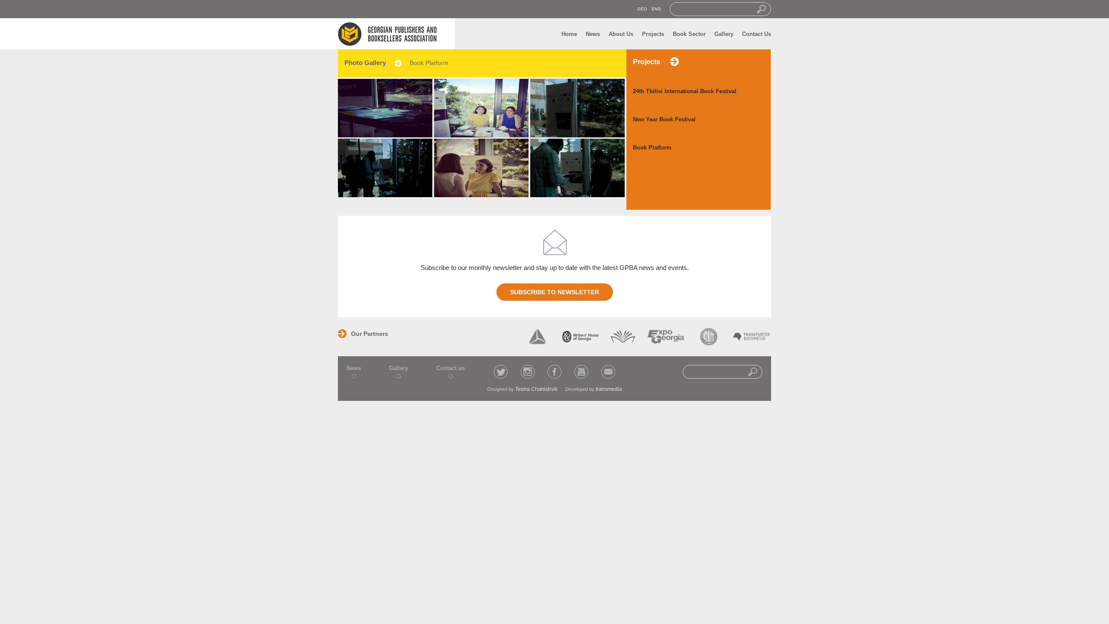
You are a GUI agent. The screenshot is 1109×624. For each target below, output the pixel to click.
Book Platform (652, 147)
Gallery (723, 34)
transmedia (609, 389)
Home (569, 34)
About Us (621, 34)
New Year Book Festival (664, 119)
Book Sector (689, 34)
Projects (653, 34)
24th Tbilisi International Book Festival (684, 91)
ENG (656, 8)
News (593, 34)
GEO (642, 8)
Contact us (450, 368)
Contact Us (756, 34)
